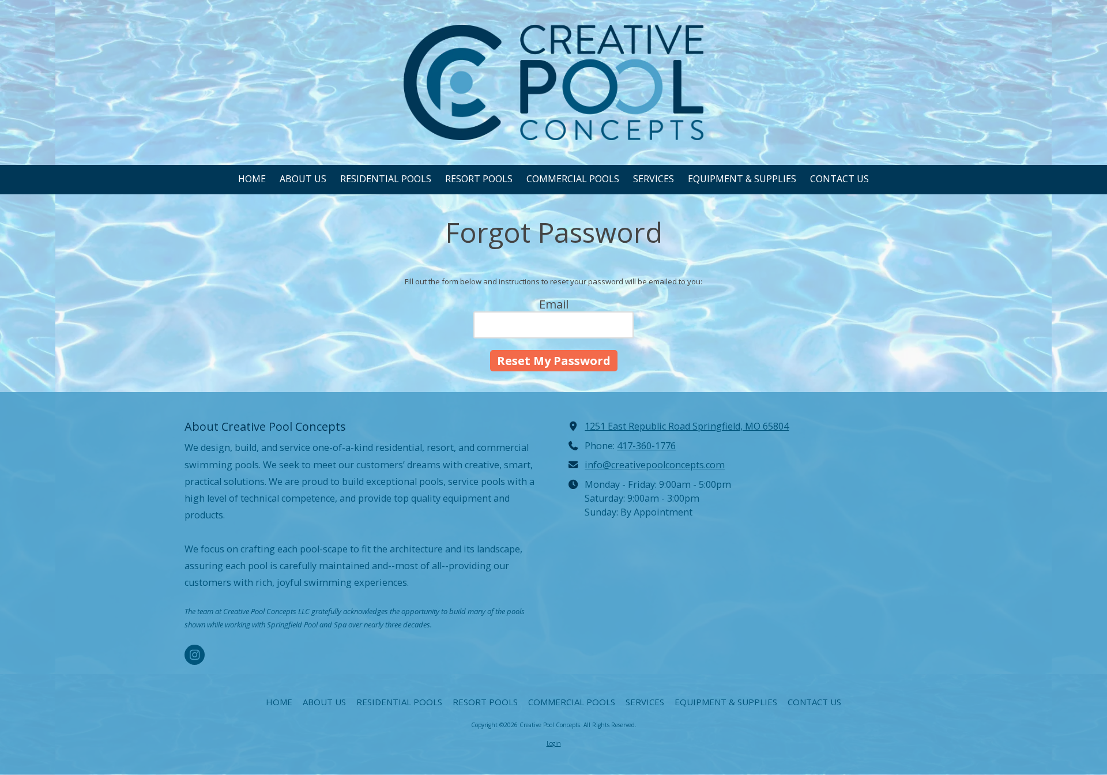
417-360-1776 (646, 445)
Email (553, 304)
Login (554, 743)
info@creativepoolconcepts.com (655, 464)
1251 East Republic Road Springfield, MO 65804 (687, 426)
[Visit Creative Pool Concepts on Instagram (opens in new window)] (194, 655)
